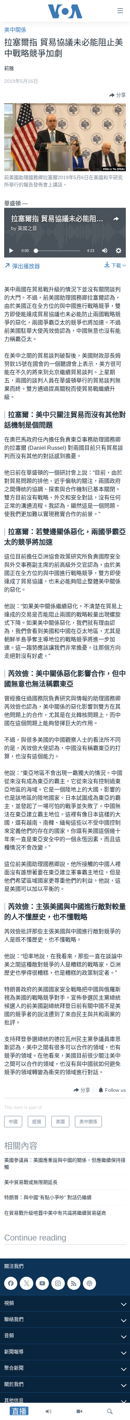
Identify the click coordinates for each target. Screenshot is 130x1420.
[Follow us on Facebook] (10, 1283)
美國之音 (27, 228)
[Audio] (48, 1411)
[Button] (117, 95)
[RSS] (73, 1283)
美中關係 (15, 30)
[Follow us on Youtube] (42, 1283)
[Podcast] (89, 1283)
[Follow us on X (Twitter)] (26, 1283)
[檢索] (109, 1411)
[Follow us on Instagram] (57, 1283)
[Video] (79, 1411)
